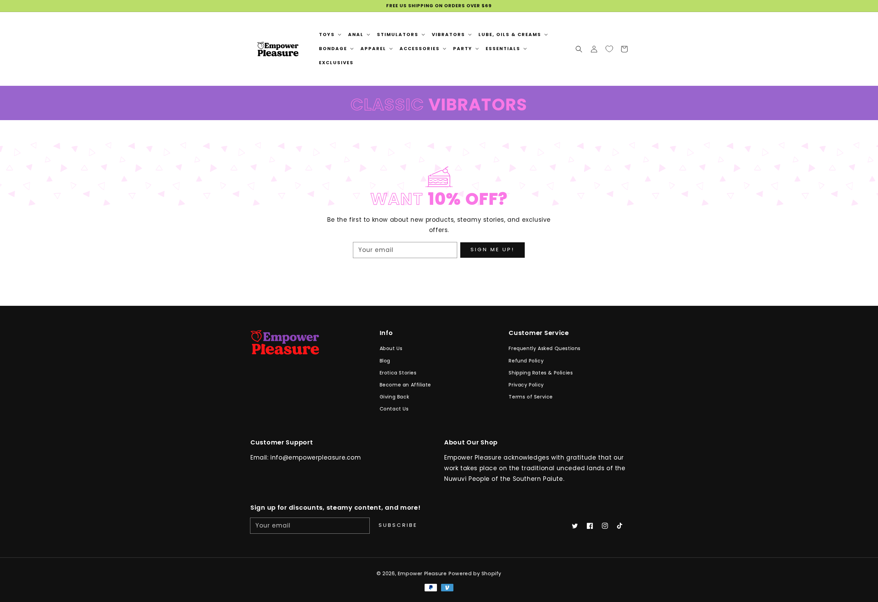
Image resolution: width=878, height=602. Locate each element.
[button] (578, 48)
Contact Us (394, 408)
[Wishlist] (609, 48)
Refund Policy (526, 360)
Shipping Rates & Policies (541, 372)
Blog (385, 360)
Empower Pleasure (422, 573)
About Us (391, 348)
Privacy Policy (526, 384)
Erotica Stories (398, 372)
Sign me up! (492, 249)
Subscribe (398, 525)
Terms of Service (531, 396)
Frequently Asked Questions (545, 348)
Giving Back (395, 396)
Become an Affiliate (405, 384)
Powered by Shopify (475, 573)
